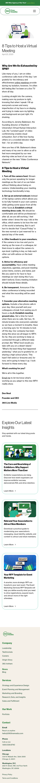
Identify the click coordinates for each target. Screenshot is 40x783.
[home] (11, 11)
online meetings (22, 82)
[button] (34, 11)
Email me (6, 378)
